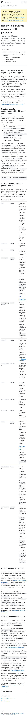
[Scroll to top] (24, 716)
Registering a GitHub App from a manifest (13, 104)
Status (21, 713)
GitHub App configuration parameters (12, 184)
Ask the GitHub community (9, 698)
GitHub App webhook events (22, 448)
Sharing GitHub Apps (12, 5)
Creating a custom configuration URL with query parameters (13, 111)
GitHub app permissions (17, 670)
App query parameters (8, 6)
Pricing (2, 714)
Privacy (17, 713)
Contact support (6, 700)
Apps (4, 5)
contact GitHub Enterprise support (15, 20)
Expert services (9, 714)
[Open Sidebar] (2, 6)
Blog (15, 714)
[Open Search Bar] (22, 2)
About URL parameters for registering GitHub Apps (12, 71)
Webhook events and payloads (15, 647)
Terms (13, 713)
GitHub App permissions (11, 568)
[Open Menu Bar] (25, 2)
